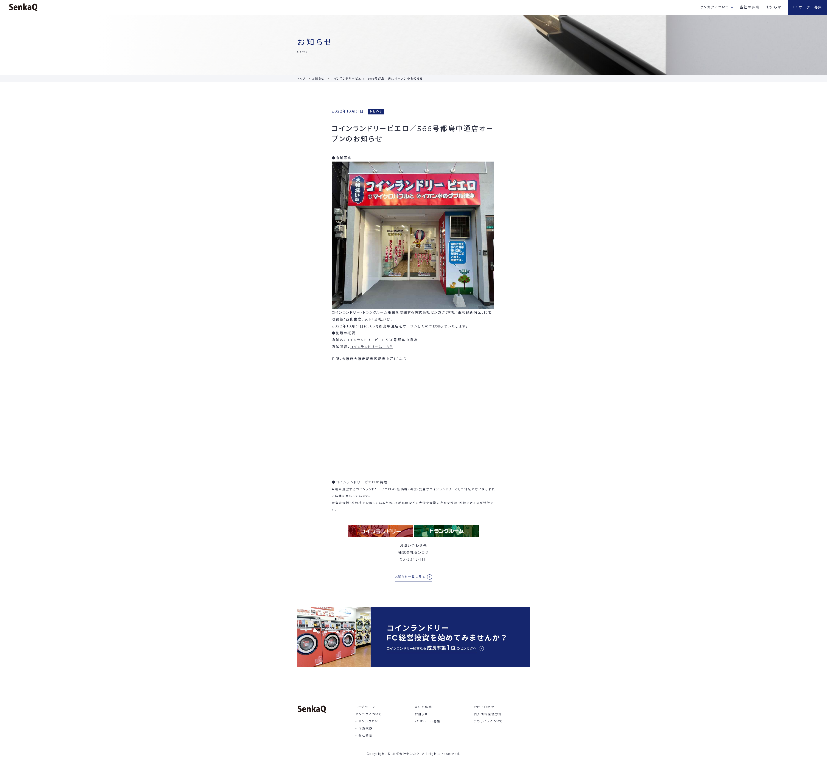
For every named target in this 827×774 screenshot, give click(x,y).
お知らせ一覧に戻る (410, 577)
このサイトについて (488, 721)
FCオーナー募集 (807, 7)
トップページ (365, 707)
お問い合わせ (484, 707)
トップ (301, 78)
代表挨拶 (365, 728)
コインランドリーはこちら (371, 347)
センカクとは (368, 721)
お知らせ (773, 7)
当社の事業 (750, 7)
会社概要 (365, 735)
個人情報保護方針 (488, 714)
